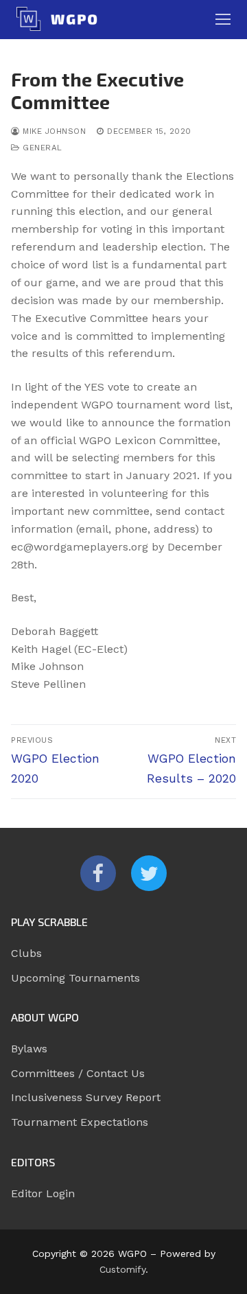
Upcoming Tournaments (75, 977)
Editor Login (43, 1193)
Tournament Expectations (79, 1122)
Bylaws (29, 1048)
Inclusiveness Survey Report (86, 1097)
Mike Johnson (53, 131)
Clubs (26, 953)
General (41, 147)
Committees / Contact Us (78, 1073)
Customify (122, 1269)
